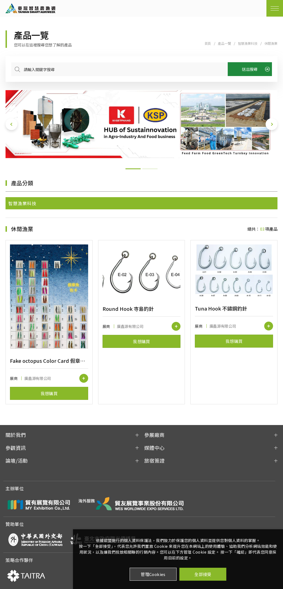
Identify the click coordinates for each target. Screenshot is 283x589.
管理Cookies (153, 574)
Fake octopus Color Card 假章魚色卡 (49, 360)
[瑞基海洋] (141, 124)
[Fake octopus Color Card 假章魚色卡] (49, 296)
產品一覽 (224, 43)
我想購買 (49, 393)
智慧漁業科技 (248, 43)
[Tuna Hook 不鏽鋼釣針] (234, 270)
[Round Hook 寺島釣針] (142, 270)
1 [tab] (133, 168)
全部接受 (202, 574)
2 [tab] (150, 168)
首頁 (208, 43)
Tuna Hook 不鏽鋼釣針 (221, 308)
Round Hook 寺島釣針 (128, 308)
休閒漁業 (270, 43)
